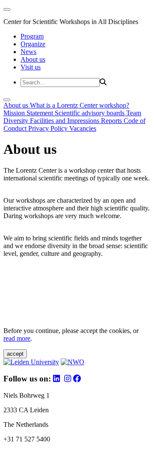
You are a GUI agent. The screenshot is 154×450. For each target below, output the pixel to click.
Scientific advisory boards (90, 113)
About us (33, 59)
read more (16, 338)
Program (32, 36)
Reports (112, 120)
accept (15, 354)
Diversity (16, 120)
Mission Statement (29, 113)
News (28, 51)
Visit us (31, 67)
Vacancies (82, 128)
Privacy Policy (48, 128)
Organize (33, 44)
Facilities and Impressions (65, 120)
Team (133, 113)
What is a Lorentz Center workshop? (79, 105)
